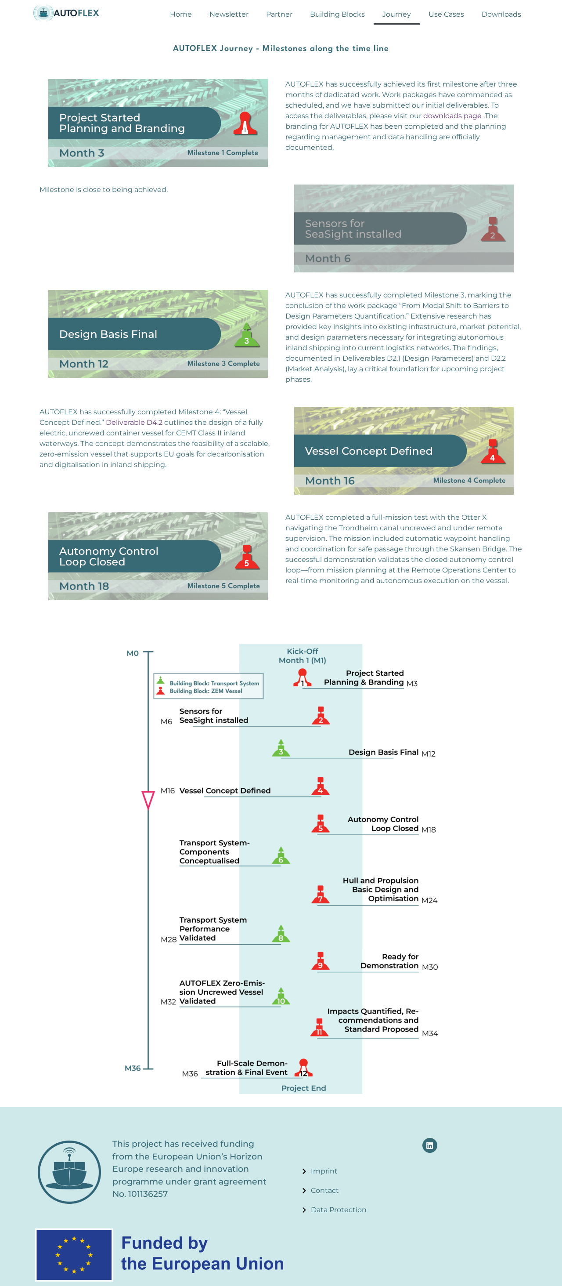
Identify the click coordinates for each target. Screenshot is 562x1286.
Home (181, 14)
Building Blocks (337, 14)
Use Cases (446, 14)
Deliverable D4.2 (134, 422)
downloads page (452, 116)
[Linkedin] (429, 1145)
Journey (396, 14)
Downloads (501, 14)
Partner (279, 14)
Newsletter (229, 14)
